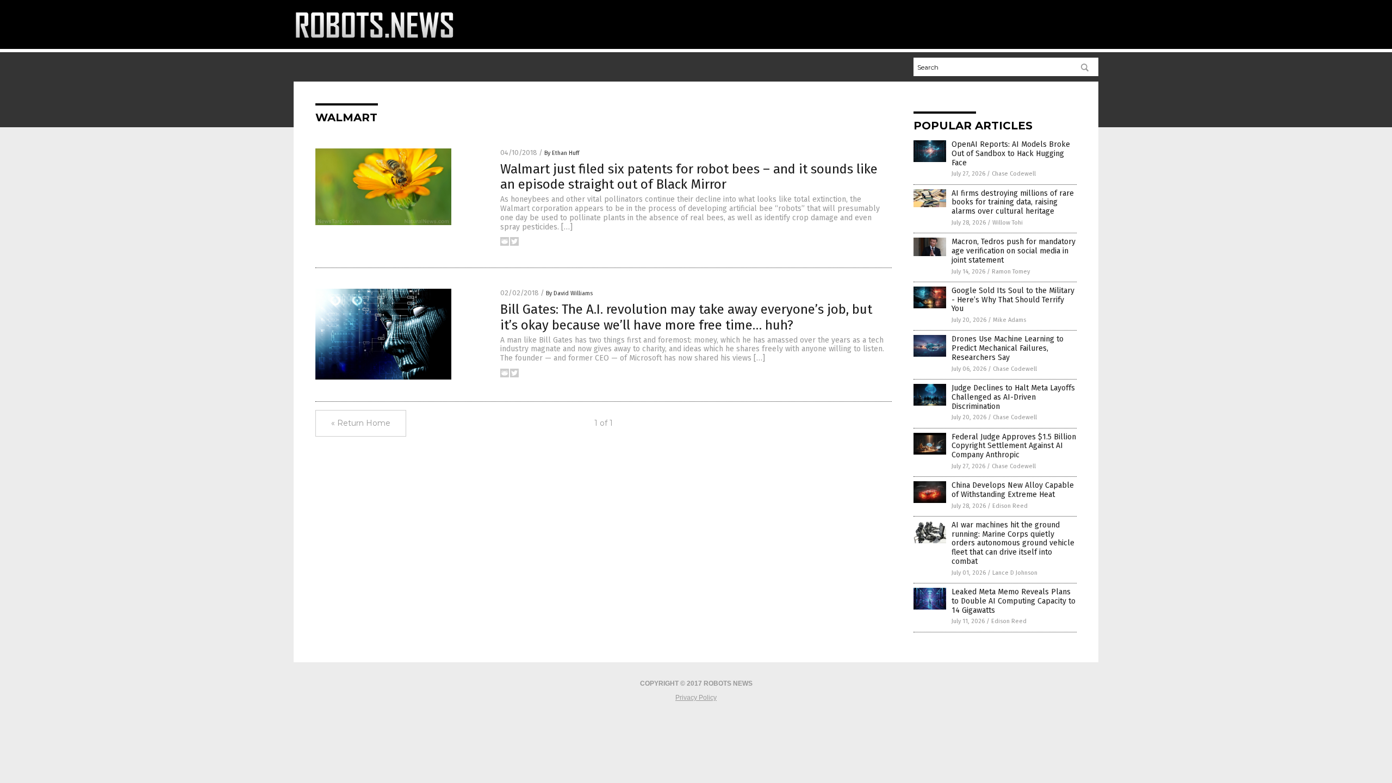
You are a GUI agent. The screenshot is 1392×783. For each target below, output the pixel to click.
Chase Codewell (1014, 173)
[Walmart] (375, 41)
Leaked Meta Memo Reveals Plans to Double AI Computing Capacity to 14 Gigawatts (1014, 601)
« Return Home (360, 423)
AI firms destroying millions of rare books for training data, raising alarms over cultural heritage (1013, 202)
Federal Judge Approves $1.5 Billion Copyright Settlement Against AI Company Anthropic (1014, 446)
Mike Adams (1009, 320)
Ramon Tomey (1011, 271)
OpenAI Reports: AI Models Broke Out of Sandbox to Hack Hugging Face (1011, 153)
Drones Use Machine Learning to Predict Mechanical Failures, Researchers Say (1008, 348)
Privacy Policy (696, 697)
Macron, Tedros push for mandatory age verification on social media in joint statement (1014, 251)
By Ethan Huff (561, 153)
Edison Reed (1010, 505)
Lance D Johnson (1014, 572)
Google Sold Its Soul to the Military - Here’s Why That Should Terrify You (1013, 300)
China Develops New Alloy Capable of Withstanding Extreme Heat (1013, 490)
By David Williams (569, 293)
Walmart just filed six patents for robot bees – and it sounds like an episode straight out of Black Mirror (689, 176)
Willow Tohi (1007, 222)
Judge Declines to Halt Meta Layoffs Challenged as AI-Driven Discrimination (1013, 397)
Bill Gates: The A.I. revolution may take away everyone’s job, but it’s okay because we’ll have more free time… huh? (686, 317)
